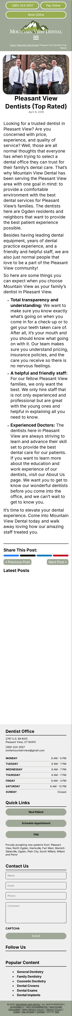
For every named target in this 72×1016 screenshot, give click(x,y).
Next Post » (58, 562)
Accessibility (17, 1007)
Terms (16, 1012)
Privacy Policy (54, 1009)
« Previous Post (17, 562)
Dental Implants (28, 995)
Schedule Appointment (36, 823)
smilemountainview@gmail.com (25, 750)
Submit (36, 935)
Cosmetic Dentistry (31, 981)
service (10, 145)
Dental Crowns (28, 986)
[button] (36, 37)
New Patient (36, 812)
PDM (57, 1012)
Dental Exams (27, 990)
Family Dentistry (29, 976)
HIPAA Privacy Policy (33, 1009)
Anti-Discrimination (37, 1007)
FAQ (36, 834)
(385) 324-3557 (22, 5)
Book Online (36, 14)
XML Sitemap (28, 1012)
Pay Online (53, 5)
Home (13, 45)
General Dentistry (30, 972)
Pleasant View (52, 178)
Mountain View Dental (27, 45)
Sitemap (41, 1012)
